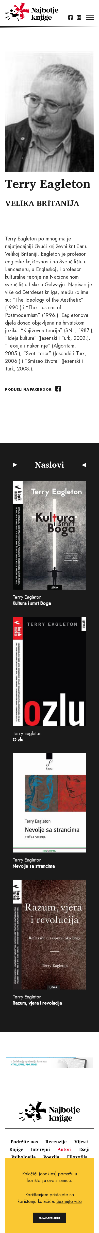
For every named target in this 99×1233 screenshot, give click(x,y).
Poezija (51, 1157)
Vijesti (81, 1141)
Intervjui (40, 1149)
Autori (65, 1149)
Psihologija (23, 1157)
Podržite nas (24, 1141)
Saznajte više (69, 1201)
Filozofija (77, 1157)
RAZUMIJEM (49, 1217)
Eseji (84, 1149)
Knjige (16, 1149)
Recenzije (56, 1141)
